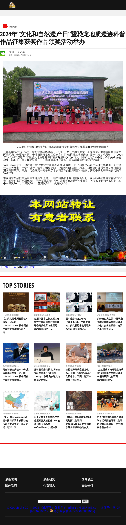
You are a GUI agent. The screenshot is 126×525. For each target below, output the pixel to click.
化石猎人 (49, 485)
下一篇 (12, 267)
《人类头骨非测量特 (11, 315)
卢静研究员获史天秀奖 (106, 315)
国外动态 (11, 485)
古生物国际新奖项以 (42, 366)
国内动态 (13, 26)
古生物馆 (87, 485)
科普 (26, 267)
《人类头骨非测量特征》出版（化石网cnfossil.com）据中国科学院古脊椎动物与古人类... (15, 325)
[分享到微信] (2, 53)
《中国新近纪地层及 (11, 413)
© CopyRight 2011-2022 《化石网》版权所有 (36, 507)
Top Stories (18, 285)
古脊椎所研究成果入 (42, 413)
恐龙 (32, 267)
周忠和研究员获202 (11, 366)
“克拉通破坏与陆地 (105, 366)
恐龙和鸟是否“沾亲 (74, 366)
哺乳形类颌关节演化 (74, 413)
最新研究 (49, 479)
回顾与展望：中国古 (74, 315)
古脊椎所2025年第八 (106, 413)
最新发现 (11, 479)
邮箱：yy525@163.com (83, 507)
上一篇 (4, 267)
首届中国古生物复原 (42, 315)
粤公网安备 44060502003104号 (74, 511)
